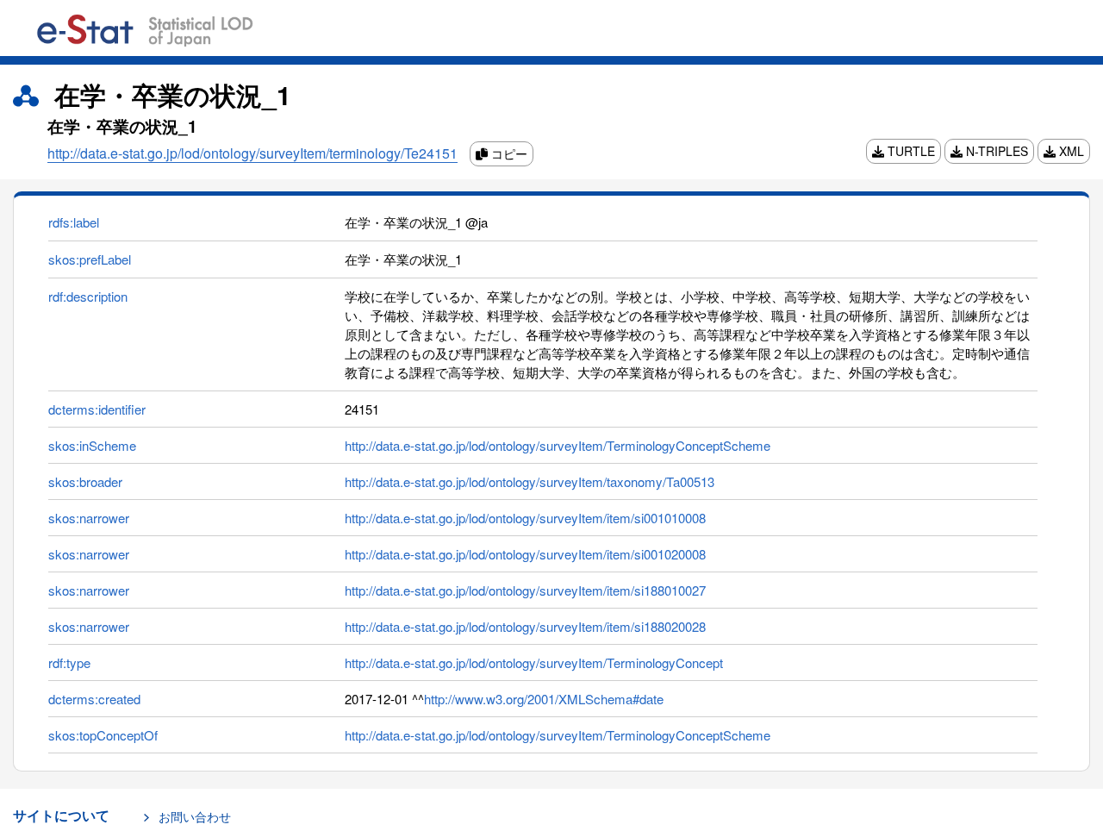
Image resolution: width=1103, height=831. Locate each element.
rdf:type (69, 662)
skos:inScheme (92, 445)
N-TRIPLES (995, 150)
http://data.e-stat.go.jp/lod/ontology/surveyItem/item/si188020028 (525, 626)
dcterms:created (94, 699)
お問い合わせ (195, 816)
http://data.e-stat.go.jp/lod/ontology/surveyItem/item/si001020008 (525, 554)
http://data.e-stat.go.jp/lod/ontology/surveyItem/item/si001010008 (525, 518)
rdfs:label (73, 222)
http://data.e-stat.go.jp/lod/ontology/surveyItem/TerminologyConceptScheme (557, 445)
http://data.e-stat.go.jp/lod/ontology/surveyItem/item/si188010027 (525, 590)
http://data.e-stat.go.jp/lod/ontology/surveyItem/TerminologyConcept (534, 662)
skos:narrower (88, 518)
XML (1070, 150)
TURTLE (909, 150)
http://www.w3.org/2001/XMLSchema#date (544, 699)
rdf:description (88, 296)
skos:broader (85, 481)
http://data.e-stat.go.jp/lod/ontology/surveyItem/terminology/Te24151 (252, 153)
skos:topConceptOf (103, 735)
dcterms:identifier (97, 409)
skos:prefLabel (89, 259)
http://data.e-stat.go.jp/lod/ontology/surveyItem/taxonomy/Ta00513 (529, 481)
